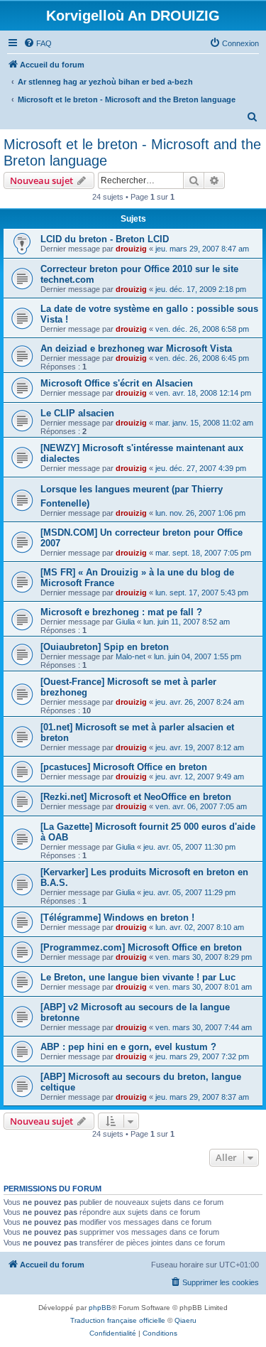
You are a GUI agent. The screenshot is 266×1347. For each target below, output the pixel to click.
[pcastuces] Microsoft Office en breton (123, 767)
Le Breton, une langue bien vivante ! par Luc (137, 977)
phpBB (100, 1307)
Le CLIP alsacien (77, 413)
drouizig (131, 248)
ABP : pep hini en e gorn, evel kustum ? (128, 1047)
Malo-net (130, 656)
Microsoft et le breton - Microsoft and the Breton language (132, 152)
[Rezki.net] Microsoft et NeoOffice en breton (135, 796)
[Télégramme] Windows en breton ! (117, 917)
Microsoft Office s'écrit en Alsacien (116, 383)
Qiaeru (185, 1320)
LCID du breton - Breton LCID (104, 239)
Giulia (125, 621)
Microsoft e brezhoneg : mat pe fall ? (121, 612)
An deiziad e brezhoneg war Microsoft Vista (136, 348)
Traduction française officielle (117, 1320)
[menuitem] (37, 43)
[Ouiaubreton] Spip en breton (104, 647)
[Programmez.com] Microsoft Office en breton (141, 947)
